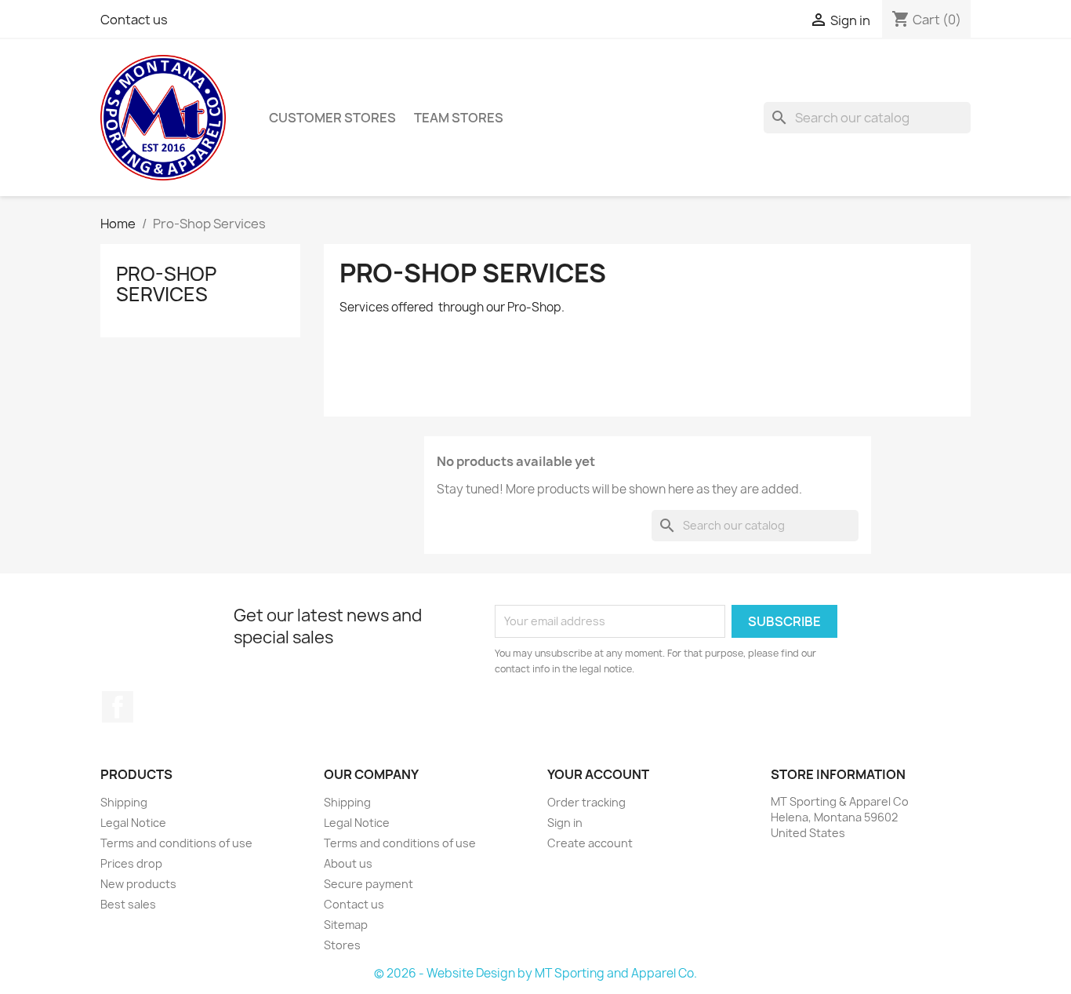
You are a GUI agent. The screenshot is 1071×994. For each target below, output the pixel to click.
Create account (590, 843)
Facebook (117, 707)
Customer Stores (332, 117)
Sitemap (346, 924)
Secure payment (368, 883)
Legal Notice (133, 822)
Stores (342, 945)
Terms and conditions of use (176, 843)
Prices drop (131, 863)
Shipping (123, 802)
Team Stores (458, 117)
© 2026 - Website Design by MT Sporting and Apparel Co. (535, 973)
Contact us (134, 19)
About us (348, 863)
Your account (598, 774)
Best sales (128, 904)
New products (138, 883)
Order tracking (586, 802)
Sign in (565, 822)
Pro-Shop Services (166, 284)
